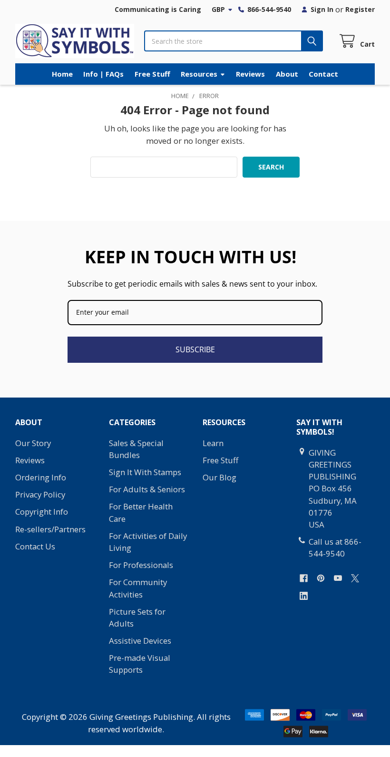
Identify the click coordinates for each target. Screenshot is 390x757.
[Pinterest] (320, 578)
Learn (213, 443)
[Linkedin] (303, 595)
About (287, 74)
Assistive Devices (140, 640)
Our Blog (219, 477)
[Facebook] (303, 578)
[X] (355, 578)
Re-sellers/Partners (50, 529)
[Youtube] (338, 578)
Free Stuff (152, 74)
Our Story (33, 443)
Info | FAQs (103, 74)
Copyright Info (41, 511)
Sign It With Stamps (145, 472)
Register (360, 9)
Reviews (250, 74)
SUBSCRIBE (195, 349)
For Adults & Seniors (147, 489)
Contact (323, 74)
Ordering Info (40, 477)
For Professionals (141, 564)
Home (62, 74)
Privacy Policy (40, 494)
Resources (199, 74)
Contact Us (35, 546)
